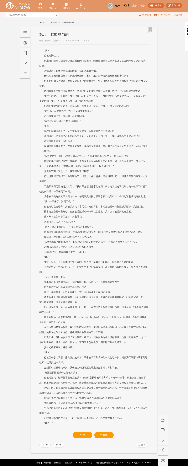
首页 (44, 22)
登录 (142, 5)
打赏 (82, 435)
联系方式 (68, 463)
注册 (134, 5)
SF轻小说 (54, 22)
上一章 (45, 445)
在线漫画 (177, 15)
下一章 (58, 445)
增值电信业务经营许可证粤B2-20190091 (112, 463)
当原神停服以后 (68, 22)
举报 (142, 445)
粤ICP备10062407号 (84, 463)
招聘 (38, 463)
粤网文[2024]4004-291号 (142, 463)
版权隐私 (57, 463)
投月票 (104, 435)
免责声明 (47, 463)
